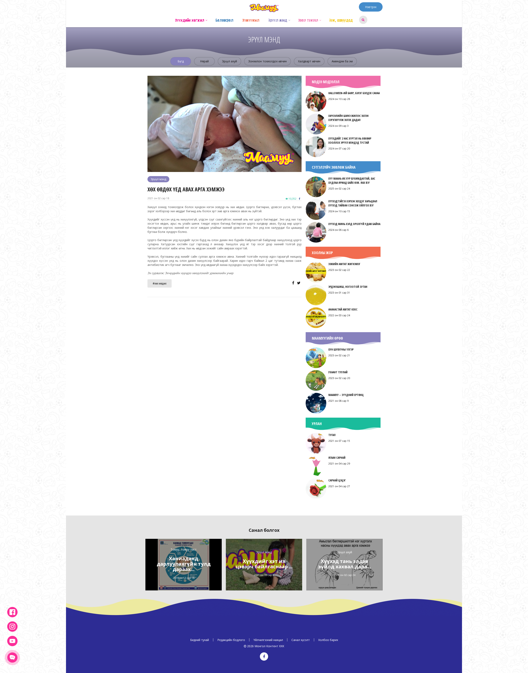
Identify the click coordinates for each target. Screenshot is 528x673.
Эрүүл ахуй (229, 61)
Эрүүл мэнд (158, 179)
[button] (206, 20)
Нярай (204, 61)
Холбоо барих (328, 639)
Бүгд (181, 61)
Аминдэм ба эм (342, 61)
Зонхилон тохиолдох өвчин (267, 61)
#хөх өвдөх (159, 283)
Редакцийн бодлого (231, 639)
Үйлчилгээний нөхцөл (268, 639)
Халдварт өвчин (309, 61)
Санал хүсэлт (300, 639)
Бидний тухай (199, 639)
